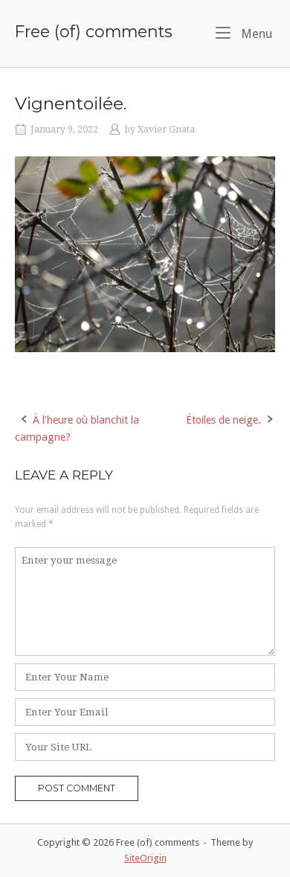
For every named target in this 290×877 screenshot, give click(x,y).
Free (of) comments (94, 31)
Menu (255, 33)
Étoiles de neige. (223, 420)
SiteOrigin (145, 858)
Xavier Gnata (166, 129)
